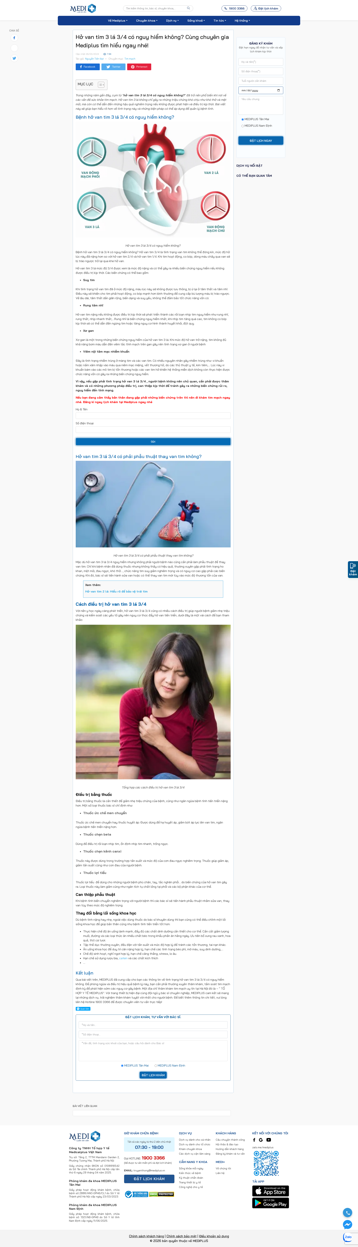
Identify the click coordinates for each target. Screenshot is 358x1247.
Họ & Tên (81, 409)
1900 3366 (153, 1158)
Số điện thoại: (85, 423)
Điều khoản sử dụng (214, 1236)
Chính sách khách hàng (146, 1236)
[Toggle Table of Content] (99, 85)
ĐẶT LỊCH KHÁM (149, 1178)
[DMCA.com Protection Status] (161, 1194)
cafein (123, 958)
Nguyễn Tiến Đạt (94, 58)
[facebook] (254, 1139)
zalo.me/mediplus (263, 1147)
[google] (261, 1139)
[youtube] (269, 1139)
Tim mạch (130, 58)
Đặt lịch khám (268, 8)
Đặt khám (353, 572)
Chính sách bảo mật (182, 1236)
